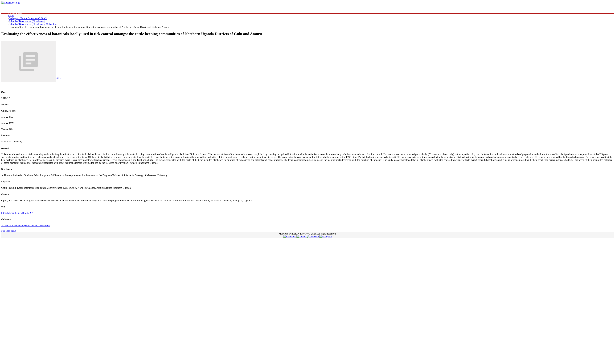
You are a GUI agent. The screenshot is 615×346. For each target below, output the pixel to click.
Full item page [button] (8, 230)
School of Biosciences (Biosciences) (27, 21)
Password (57, 65)
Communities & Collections (22, 11)
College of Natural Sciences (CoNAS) (28, 18)
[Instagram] (325, 236)
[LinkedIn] (313, 236)
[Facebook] (289, 236)
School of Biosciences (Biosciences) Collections (33, 24)
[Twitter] (301, 236)
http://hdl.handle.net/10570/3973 (17, 213)
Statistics (12, 8)
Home (11, 15)
